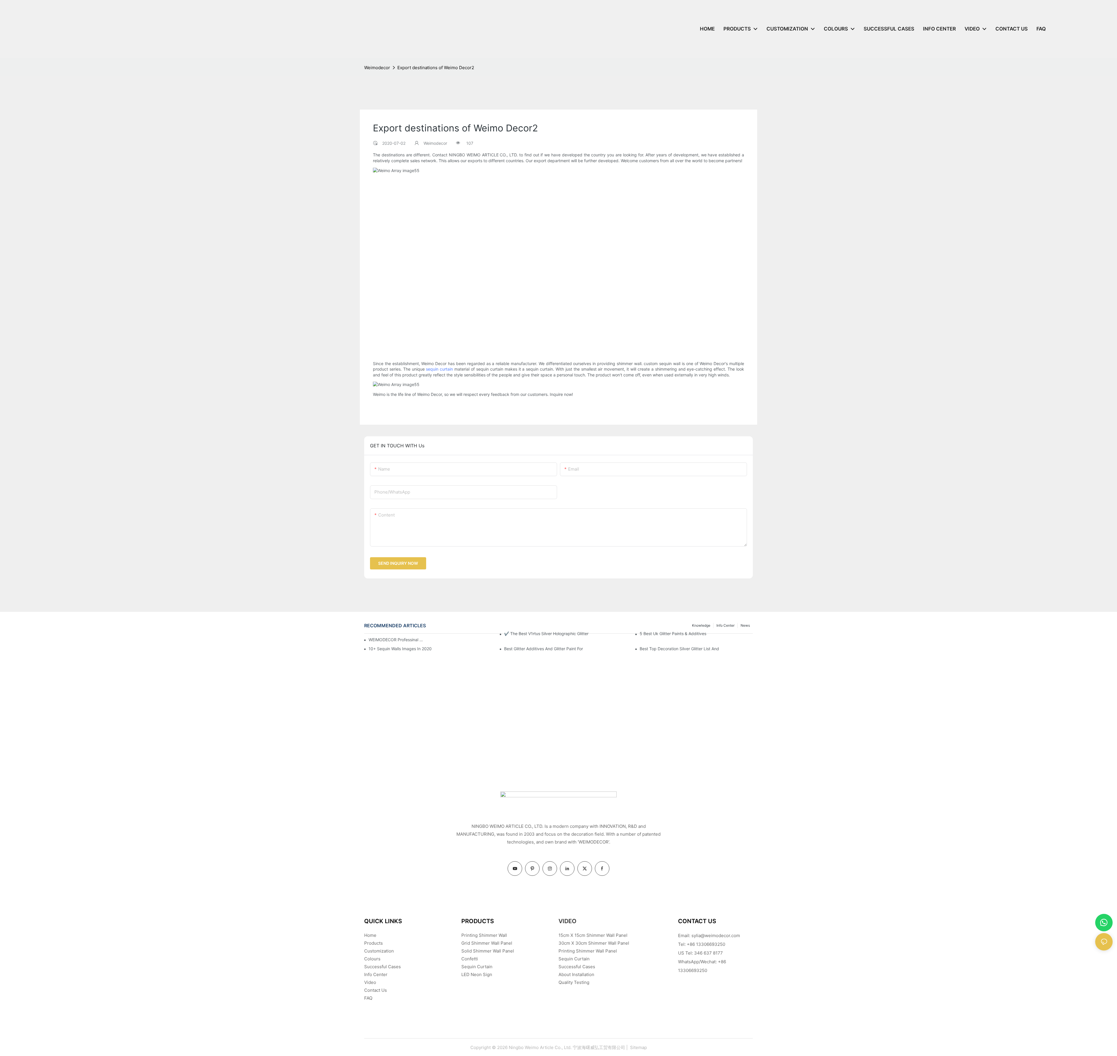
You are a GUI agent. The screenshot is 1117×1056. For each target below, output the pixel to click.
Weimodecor (377, 67)
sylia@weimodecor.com (715, 935)
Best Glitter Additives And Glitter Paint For (543, 648)
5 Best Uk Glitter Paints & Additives (673, 633)
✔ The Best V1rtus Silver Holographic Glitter (546, 633)
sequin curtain (439, 369)
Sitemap (638, 1047)
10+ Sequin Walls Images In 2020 (400, 648)
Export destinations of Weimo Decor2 (435, 67)
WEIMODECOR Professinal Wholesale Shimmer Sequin (396, 639)
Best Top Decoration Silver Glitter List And (679, 648)
